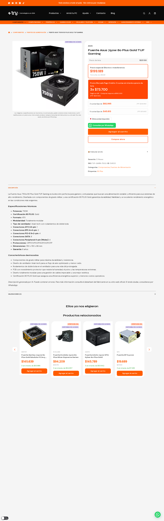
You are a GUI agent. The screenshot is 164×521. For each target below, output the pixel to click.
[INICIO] (9, 32)
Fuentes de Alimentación (121, 167)
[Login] (149, 13)
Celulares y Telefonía (84, 22)
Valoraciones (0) (14, 294)
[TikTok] (23, 3)
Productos (54, 13)
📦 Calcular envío (95, 152)
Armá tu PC (71, 13)
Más (147, 22)
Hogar (100, 22)
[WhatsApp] (9, 3)
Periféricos (50, 22)
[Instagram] (20, 3)
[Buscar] (144, 13)
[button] (158, 515)
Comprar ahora (118, 139)
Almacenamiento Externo (131, 22)
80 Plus (100, 171)
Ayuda (85, 13)
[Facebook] (16, 3)
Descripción (13, 188)
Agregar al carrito (118, 132)
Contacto (100, 13)
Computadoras (35, 22)
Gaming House (65, 22)
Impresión (112, 22)
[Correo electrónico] (13, 3)
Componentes (17, 22)
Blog (113, 13)
